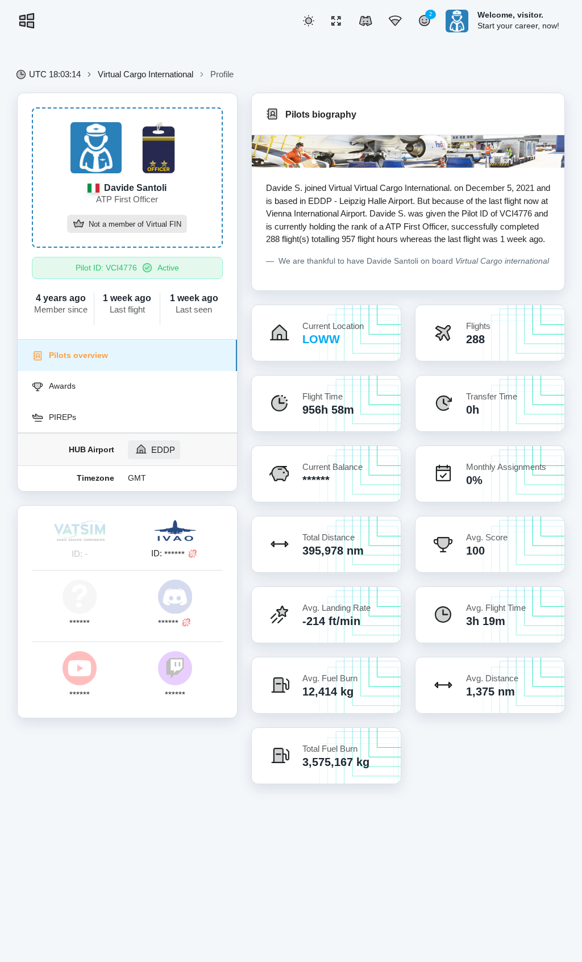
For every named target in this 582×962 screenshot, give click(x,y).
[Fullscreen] (335, 21)
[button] (308, 21)
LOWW (321, 339)
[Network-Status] (395, 21)
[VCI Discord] (365, 21)
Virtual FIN (163, 224)
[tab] (127, 355)
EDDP (162, 450)
